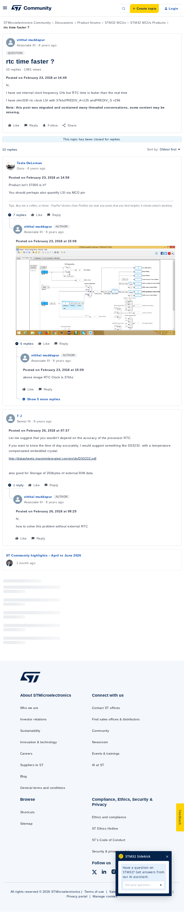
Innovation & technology (38, 742)
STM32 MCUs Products (148, 22)
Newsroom (100, 742)
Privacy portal (77, 896)
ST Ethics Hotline (105, 828)
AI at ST (98, 765)
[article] (92, 189)
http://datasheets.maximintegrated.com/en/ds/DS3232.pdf (52, 458)
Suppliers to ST (32, 765)
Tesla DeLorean (29, 163)
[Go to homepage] (34, 682)
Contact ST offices (106, 708)
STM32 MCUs (115, 22)
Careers (26, 753)
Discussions (64, 22)
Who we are (29, 708)
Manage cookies (105, 896)
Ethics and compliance (109, 817)
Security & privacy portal (110, 851)
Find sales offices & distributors (116, 719)
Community (100, 730)
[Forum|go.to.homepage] (31, 8)
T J (19, 416)
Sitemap (26, 823)
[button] (5, 9)
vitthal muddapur (31, 40)
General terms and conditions (42, 788)
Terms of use (94, 891)
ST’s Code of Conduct (108, 840)
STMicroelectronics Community (27, 22)
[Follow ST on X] (94, 873)
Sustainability (30, 730)
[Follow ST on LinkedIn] (104, 872)
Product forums (89, 22)
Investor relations (33, 719)
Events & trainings (106, 753)
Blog (23, 776)
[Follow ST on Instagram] (113, 872)
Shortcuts (27, 812)
